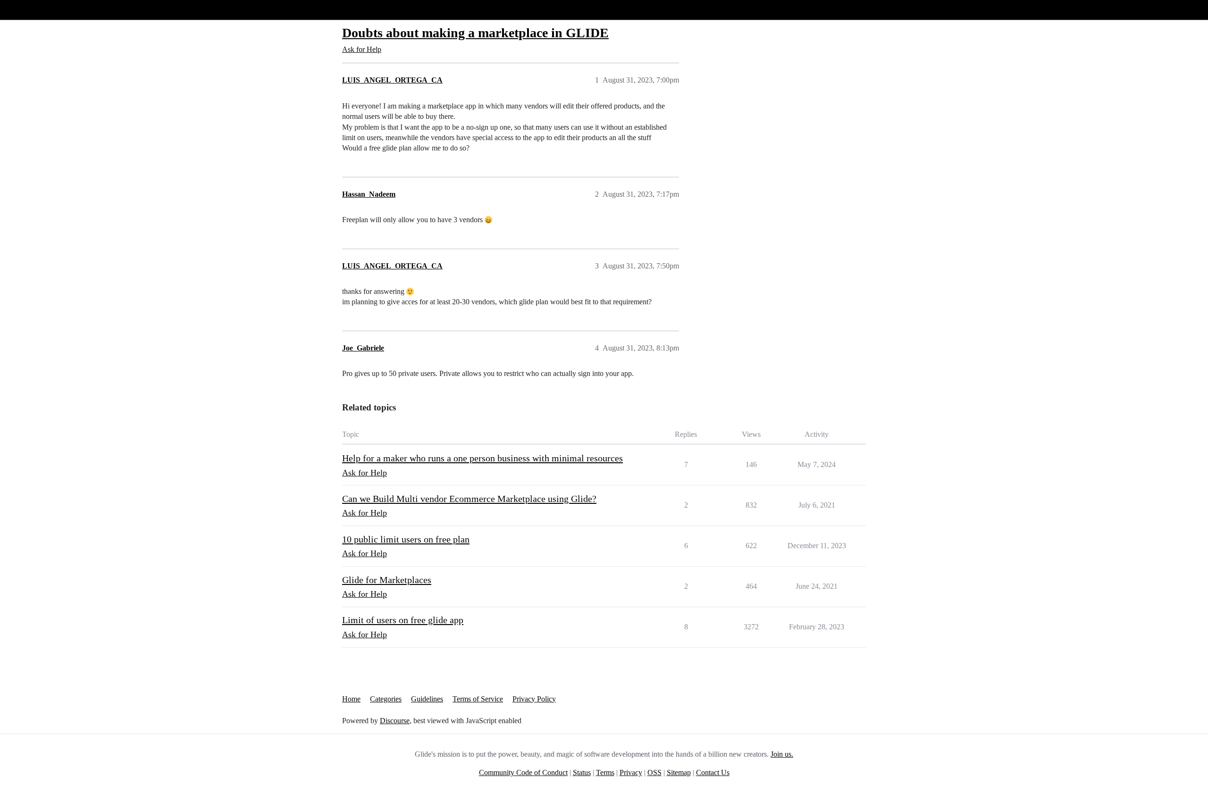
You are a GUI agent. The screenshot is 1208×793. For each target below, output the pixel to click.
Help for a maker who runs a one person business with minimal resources (482, 458)
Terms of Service (478, 699)
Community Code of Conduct (523, 772)
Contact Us (713, 772)
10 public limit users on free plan (406, 539)
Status (582, 772)
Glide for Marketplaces (386, 580)
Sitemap (679, 772)
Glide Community (32, 10)
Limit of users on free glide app (402, 620)
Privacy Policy (534, 699)
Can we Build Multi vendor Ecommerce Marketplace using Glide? (469, 498)
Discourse (395, 721)
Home (351, 699)
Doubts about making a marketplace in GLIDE (475, 32)
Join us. (782, 754)
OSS (654, 772)
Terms (605, 772)
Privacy (631, 772)
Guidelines (427, 699)
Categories (386, 699)
